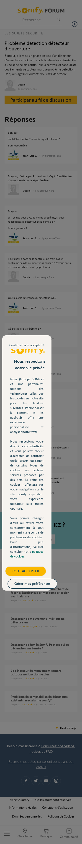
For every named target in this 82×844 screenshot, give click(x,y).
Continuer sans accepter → (27, 345)
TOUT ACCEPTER (25, 571)
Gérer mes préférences (32, 583)
